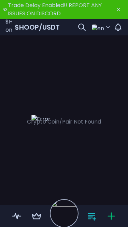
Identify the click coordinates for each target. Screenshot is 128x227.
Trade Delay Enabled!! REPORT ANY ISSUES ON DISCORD (55, 9)
